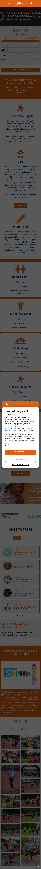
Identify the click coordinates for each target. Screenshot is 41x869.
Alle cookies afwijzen (20, 464)
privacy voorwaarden (12, 430)
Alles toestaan (20, 452)
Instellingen (20, 459)
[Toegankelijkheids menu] (38, 866)
